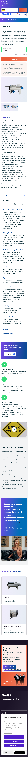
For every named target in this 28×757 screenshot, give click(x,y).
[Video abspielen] (14, 429)
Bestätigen (22, 10)
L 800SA (6, 593)
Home (3, 703)
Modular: (5, 267)
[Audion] (6, 14)
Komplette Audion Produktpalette (12, 665)
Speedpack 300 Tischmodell (12, 622)
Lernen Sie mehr (8, 732)
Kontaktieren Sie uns (9, 662)
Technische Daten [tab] (8, 333)
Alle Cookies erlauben (14, 737)
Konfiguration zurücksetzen (20, 54)
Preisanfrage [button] (14, 59)
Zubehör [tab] (5, 329)
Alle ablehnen (14, 741)
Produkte (4, 709)
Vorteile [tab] (5, 196)
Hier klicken (8, 354)
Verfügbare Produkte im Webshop (11, 19)
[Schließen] (26, 1)
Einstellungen (14, 745)
